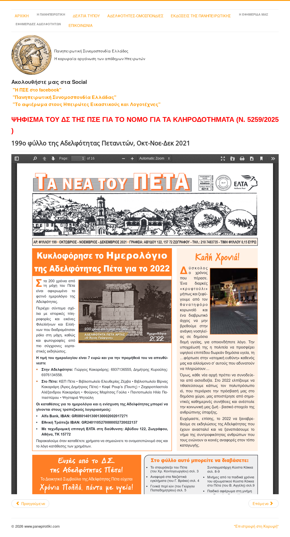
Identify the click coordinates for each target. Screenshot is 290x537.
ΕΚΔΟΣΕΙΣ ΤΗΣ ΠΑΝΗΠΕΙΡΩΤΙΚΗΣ (201, 15)
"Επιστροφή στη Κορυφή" (256, 526)
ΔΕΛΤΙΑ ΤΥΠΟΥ (86, 15)
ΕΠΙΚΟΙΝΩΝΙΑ (81, 25)
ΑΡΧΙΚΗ (22, 15)
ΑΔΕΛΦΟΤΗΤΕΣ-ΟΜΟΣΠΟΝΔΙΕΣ (135, 15)
